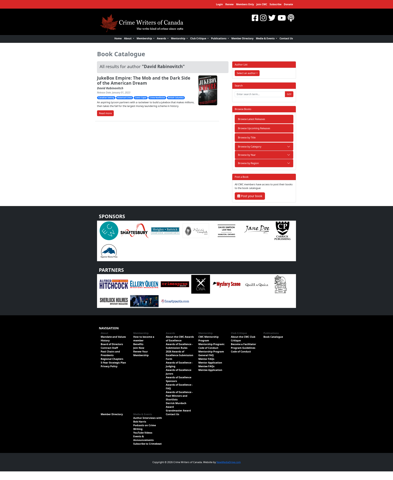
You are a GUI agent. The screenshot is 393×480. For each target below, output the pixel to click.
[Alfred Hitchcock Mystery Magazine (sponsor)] (114, 284)
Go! (289, 94)
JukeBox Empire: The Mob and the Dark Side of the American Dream (143, 80)
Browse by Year (247, 155)
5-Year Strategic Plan (113, 362)
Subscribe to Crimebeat (147, 443)
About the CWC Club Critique (243, 338)
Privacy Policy (109, 366)
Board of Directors (112, 344)
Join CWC (261, 4)
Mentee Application (210, 370)
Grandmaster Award (178, 410)
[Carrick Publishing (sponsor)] (282, 230)
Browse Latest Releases (251, 119)
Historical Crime (124, 97)
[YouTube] (282, 18)
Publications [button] (219, 38)
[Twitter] (272, 18)
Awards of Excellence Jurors (178, 371)
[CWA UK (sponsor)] (201, 284)
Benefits (138, 344)
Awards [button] (162, 38)
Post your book (251, 196)
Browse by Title (247, 137)
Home (118, 38)
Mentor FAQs (206, 359)
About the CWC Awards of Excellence (180, 338)
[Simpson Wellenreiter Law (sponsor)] (226, 230)
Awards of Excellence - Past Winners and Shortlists (179, 395)
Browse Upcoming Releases (254, 128)
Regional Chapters (112, 359)
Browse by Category (249, 146)
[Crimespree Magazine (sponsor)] (175, 284)
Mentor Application (210, 362)
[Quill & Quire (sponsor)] (257, 284)
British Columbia (176, 97)
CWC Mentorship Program (208, 338)
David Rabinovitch (110, 88)
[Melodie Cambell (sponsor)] (196, 230)
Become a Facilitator (243, 344)
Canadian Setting (106, 97)
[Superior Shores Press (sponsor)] (109, 250)
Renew (229, 4)
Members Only (245, 4)
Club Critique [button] (198, 38)
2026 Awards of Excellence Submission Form (179, 355)
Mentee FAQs (206, 366)
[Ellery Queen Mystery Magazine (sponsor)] (144, 284)
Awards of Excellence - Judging (179, 364)
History (105, 340)
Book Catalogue (121, 54)
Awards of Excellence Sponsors (178, 379)
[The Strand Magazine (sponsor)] (144, 301)
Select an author (246, 73)
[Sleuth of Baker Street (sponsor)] (280, 284)
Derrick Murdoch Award (176, 405)
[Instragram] (263, 18)
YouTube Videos (142, 432)
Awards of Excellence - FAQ (179, 386)
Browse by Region (248, 163)
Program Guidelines (243, 348)
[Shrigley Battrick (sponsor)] (165, 230)
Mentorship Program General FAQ (211, 353)
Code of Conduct (241, 351)
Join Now (138, 348)
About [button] (128, 38)
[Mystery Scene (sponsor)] (226, 284)
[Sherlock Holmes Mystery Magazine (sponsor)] (114, 301)
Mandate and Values (113, 336)
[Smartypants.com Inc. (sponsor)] (175, 301)
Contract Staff (109, 348)
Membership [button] (145, 38)
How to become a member (143, 338)
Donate (288, 4)
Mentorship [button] (178, 38)
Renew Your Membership (141, 353)
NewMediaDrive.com (228, 462)
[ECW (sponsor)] (109, 230)
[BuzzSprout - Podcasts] (291, 18)
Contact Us (286, 38)
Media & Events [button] (265, 38)
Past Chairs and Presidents (110, 353)
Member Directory (242, 38)
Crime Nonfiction (157, 97)
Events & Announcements (143, 438)
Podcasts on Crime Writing (144, 427)
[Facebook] (255, 18)
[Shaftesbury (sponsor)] (135, 230)
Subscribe (275, 4)
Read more (105, 113)
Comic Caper (140, 97)
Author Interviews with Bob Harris (147, 419)
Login (219, 4)
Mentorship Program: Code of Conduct (211, 346)
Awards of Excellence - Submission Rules (179, 346)
